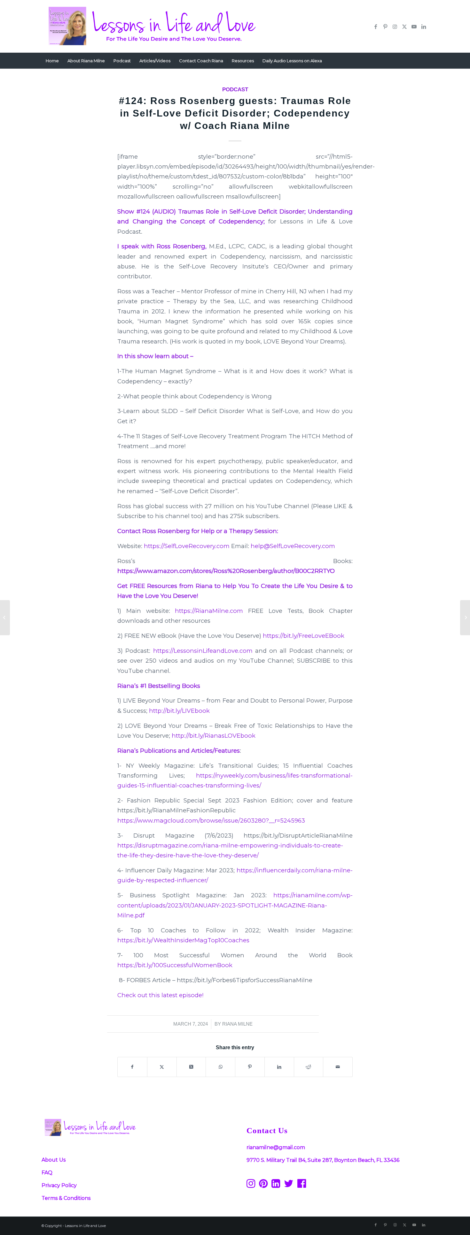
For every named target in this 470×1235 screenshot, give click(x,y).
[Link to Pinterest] (385, 26)
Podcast (235, 90)
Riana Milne (237, 1024)
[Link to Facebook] (375, 26)
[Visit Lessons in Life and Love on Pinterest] (263, 1185)
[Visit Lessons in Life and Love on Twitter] (289, 1185)
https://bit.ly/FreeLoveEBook (303, 635)
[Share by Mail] (337, 1067)
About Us (54, 1160)
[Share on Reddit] (308, 1067)
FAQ (47, 1173)
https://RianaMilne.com (209, 610)
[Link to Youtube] (414, 26)
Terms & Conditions (66, 1198)
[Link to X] (404, 26)
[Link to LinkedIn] (423, 26)
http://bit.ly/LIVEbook (179, 710)
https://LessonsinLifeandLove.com (203, 650)
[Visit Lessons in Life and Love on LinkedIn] (275, 1185)
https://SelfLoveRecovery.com (187, 546)
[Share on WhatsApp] (220, 1067)
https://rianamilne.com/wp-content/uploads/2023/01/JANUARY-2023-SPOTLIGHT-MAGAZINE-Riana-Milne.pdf (235, 905)
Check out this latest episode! (160, 995)
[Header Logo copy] (150, 26)
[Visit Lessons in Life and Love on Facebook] (301, 1185)
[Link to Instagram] (395, 26)
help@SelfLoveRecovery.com (293, 546)
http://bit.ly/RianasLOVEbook (213, 735)
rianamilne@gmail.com (276, 1147)
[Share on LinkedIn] (279, 1067)
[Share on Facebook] (132, 1067)
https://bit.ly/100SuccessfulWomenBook (174, 965)
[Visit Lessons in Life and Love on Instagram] (251, 1185)
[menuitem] (52, 61)
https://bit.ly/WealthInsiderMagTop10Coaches (183, 940)
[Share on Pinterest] (249, 1067)
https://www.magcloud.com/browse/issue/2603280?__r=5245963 (211, 820)
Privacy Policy (59, 1185)
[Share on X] (161, 1067)
